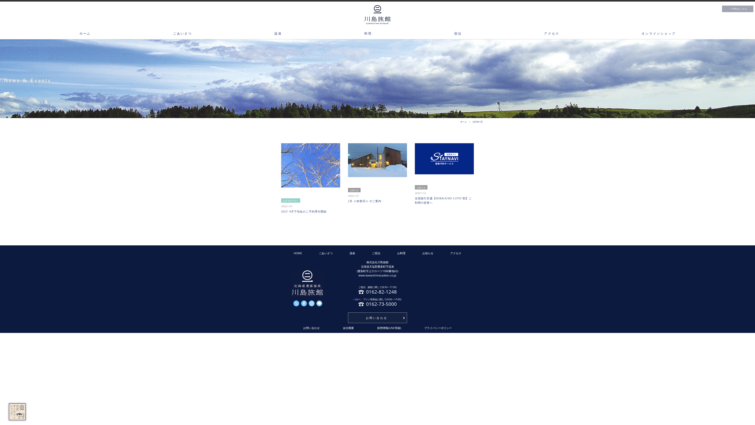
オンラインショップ (659, 33)
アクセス (551, 33)
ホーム (85, 33)
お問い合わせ (376, 318)
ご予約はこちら (738, 8)
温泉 (278, 33)
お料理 (401, 253)
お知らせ (427, 253)
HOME (298, 253)
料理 (368, 33)
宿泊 (458, 33)
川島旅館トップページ (377, 14)
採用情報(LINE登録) (389, 328)
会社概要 (348, 328)
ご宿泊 (376, 253)
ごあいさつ (182, 33)
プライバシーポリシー (438, 328)
